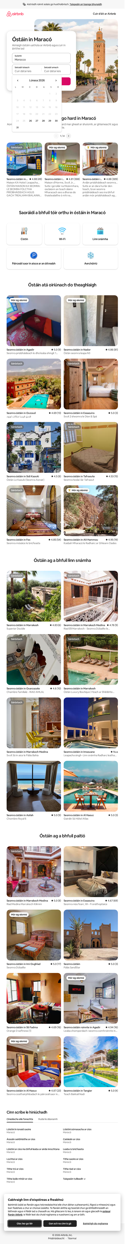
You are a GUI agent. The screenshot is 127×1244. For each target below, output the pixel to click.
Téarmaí (72, 1238)
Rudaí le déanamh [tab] (48, 1119)
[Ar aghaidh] (68, 136)
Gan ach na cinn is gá (60, 1223)
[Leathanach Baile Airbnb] (15, 14)
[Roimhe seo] (56, 136)
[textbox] (27, 71)
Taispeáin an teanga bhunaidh (86, 4)
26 (30, 120)
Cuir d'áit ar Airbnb (104, 14)
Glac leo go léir (25, 1223)
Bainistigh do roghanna (95, 1223)
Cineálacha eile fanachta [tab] (20, 1119)
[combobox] (41, 60)
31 (17, 127)
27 (37, 120)
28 (43, 120)
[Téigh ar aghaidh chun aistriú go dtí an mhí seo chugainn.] (56, 80)
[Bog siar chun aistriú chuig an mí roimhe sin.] (18, 80)
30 (56, 120)
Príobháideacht (56, 1238)
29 (49, 120)
